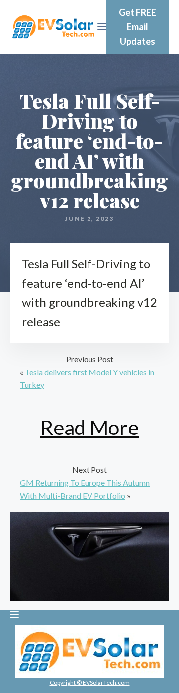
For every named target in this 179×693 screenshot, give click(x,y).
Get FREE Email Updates (137, 27)
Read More (89, 427)
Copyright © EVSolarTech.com (90, 682)
